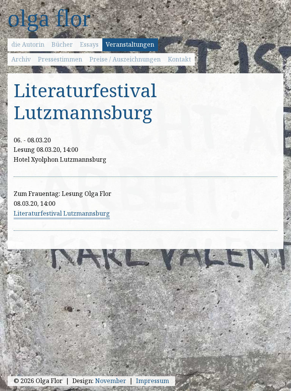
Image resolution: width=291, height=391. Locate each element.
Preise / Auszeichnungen (125, 59)
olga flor (49, 18)
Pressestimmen (60, 59)
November (110, 381)
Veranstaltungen (130, 44)
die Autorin (27, 44)
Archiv (21, 59)
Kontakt (179, 59)
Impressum (152, 381)
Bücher (62, 44)
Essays (89, 44)
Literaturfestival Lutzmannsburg (62, 213)
